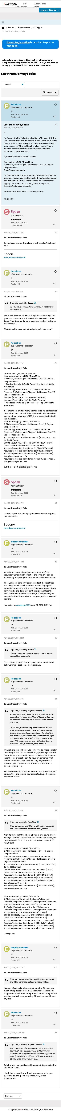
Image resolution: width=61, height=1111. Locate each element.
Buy (25, 4)
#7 (55, 638)
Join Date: (15, 114)
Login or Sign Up (48, 10)
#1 (56, 124)
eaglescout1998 (23, 605)
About (36, 7)
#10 (55, 967)
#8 (55, 699)
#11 (55, 1032)
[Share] (54, 116)
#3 (55, 291)
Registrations (21, 7)
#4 (55, 363)
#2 (55, 232)
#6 (55, 562)
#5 (55, 503)
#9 (55, 810)
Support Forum (40, 4)
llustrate (10, 4)
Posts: (13, 117)
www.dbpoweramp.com (14, 257)
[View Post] (35, 303)
